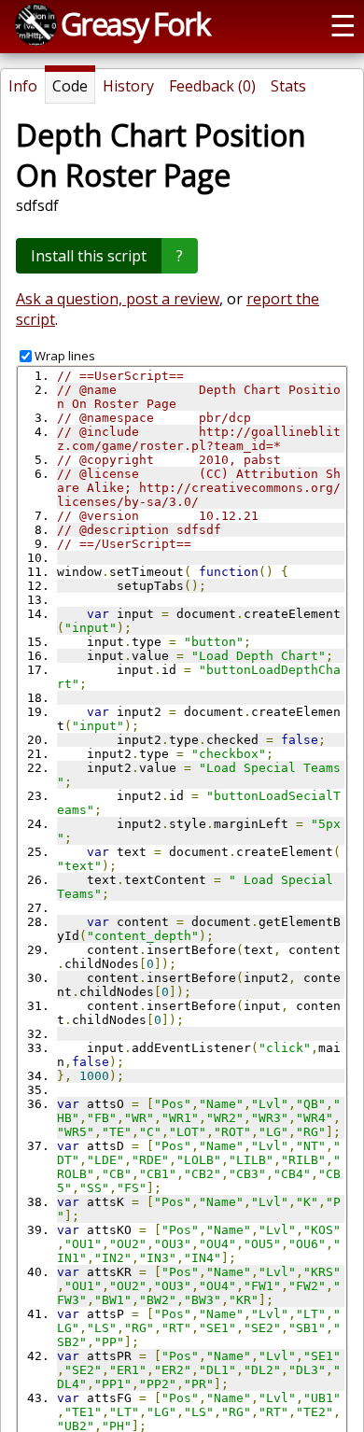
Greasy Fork (135, 23)
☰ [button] (343, 24)
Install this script (89, 256)
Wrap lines (65, 355)
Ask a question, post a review (117, 298)
